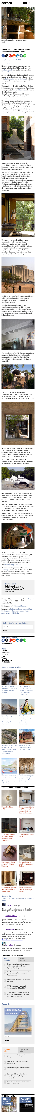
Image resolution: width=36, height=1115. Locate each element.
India (27, 611)
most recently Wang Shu (12, 565)
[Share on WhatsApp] (24, 55)
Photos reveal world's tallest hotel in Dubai (19, 980)
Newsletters (7, 660)
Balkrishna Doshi (16, 609)
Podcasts (6, 662)
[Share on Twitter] (7, 56)
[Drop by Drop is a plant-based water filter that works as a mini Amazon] (26, 3)
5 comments (6, 63)
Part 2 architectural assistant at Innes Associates (18, 1082)
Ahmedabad (7, 70)
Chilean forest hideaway (7, 1101)
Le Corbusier (9, 79)
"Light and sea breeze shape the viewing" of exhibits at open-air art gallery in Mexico (18, 993)
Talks (4, 656)
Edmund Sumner (8, 72)
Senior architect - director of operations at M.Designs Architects (17, 1075)
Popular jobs (7, 1050)
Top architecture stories (12, 956)
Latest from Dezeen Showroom (15, 788)
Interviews (6, 652)
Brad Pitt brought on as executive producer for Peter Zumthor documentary (18, 972)
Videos (4, 658)
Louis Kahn (22, 79)
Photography (6, 611)
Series (4, 651)
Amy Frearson (7, 60)
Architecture (6, 613)
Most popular (7, 959)
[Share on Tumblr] (21, 56)
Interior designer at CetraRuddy (18, 1067)
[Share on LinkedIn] (18, 56)
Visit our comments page (10, 898)
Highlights (15, 613)
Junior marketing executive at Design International (17, 1055)
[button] (29, 2)
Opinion (5, 654)
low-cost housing (19, 90)
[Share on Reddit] (14, 56)
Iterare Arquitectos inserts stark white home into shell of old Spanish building (18, 965)
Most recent (22, 959)
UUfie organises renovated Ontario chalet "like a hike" (16, 987)
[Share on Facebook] (3, 56)
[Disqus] (18, 926)
